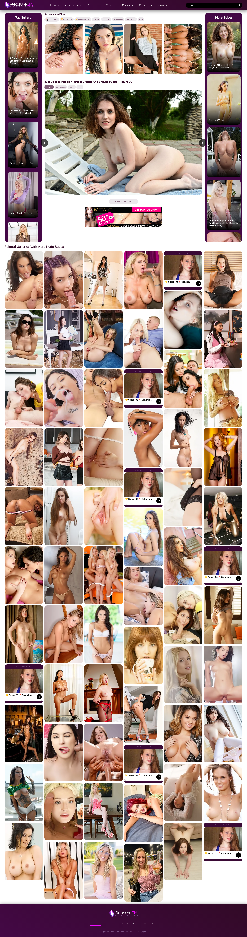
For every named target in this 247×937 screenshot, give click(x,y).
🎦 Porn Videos (66, 19)
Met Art (71, 87)
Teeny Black (131, 19)
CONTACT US (128, 923)
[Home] (19, 5)
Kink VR (96, 19)
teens (80, 87)
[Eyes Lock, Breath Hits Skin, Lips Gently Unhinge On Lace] (64, 49)
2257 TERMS (149, 923)
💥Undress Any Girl (83, 19)
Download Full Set (123, 201)
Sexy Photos (53, 19)
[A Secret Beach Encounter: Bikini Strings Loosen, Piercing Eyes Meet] (104, 49)
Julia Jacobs (61, 87)
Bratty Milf (106, 19)
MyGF (141, 19)
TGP (110, 923)
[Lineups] (183, 49)
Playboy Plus (118, 19)
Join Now (49, 87)
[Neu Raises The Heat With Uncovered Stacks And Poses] (143, 49)
